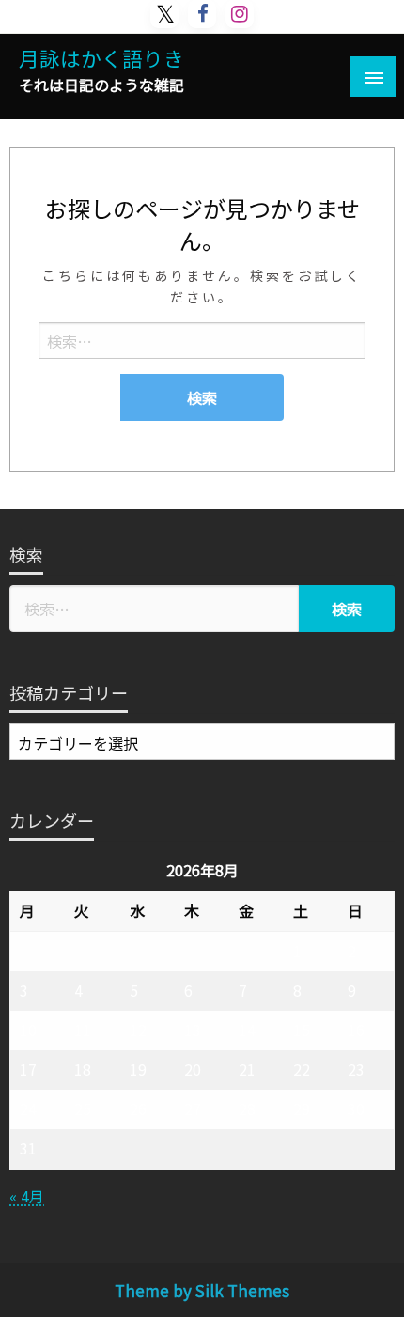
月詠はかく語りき (101, 57)
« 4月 (26, 1196)
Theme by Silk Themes (202, 1290)
